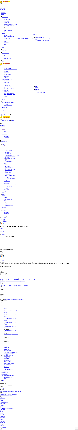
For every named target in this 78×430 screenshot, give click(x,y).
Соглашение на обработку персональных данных (7, 408)
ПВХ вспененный (9, 235)
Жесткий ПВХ (14, 235)
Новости (1, 406)
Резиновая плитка (2, 416)
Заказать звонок (2, 126)
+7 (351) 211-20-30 (6, 136)
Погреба (4, 232)
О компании (5, 197)
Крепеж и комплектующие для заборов (12, 176)
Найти (1, 429)
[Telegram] (3, 223)
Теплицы (1, 411)
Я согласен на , (12, 299)
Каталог (1, 410)
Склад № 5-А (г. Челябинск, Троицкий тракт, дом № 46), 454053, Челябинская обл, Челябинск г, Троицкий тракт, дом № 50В (17, 279)
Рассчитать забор (2, 398)
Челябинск (5, 131)
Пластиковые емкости (3, 417)
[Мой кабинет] (0, 11)
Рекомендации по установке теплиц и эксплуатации (7, 393)
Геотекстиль (2, 414)
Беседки (1, 413)
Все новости (2, 387)
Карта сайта (2, 425)
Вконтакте (4, 219)
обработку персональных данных (10, 299)
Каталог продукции (3, 399)
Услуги (6, 203)
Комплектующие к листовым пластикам (5, 418)
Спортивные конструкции (4, 402)
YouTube (4, 220)
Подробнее (5, 308)
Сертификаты (2, 405)
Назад (4, 145)
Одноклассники (5, 221)
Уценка (6, 232)
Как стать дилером (2, 407)
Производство (2, 404)
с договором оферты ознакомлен (19, 299)
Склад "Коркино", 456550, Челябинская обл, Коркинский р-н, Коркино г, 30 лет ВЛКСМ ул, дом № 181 (14, 285)
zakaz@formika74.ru (4, 141)
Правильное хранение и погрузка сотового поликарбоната (8, 394)
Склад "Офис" (2, 282)
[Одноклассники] (1, 223)
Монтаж (1, 400)
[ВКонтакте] (0, 223)
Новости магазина (3, 384)
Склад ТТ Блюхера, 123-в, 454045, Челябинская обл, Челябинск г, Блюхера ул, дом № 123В (12, 281)
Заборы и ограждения (8, 172)
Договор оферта (2, 409)
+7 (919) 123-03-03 (2, 9)
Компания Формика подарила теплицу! (5, 388)
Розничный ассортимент (8, 186)
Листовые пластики (8, 148)
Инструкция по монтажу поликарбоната (6, 395)
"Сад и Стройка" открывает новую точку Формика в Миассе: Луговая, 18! (10, 391)
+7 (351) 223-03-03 (2, 8)
